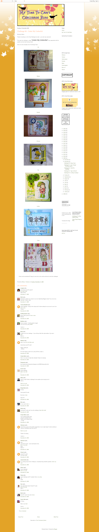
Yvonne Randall (24, 304)
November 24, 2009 (25, 508)
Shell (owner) (64, 59)
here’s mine (23, 307)
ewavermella (23, 459)
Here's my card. (24, 470)
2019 (64, 139)
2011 (64, 154)
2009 (64, 158)
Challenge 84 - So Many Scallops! (71, 172)
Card (26, 503)
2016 (64, 145)
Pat (38, 170)
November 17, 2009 (25, 294)
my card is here (24, 291)
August (66, 178)
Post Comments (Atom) (41, 520)
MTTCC (63, 233)
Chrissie (38, 141)
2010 (64, 156)
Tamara (63, 57)
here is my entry (24, 445)
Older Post (56, 516)
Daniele (38, 112)
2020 (64, 137)
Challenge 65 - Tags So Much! (70, 171)
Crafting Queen (24, 313)
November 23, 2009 (25, 472)
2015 (64, 147)
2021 (64, 136)
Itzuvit (22, 368)
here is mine (33, 315)
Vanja (22, 475)
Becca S (63, 67)
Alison (22, 467)
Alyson (63, 69)
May (66, 184)
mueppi (22, 288)
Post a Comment (22, 511)
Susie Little (23, 499)
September (67, 177)
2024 (64, 130)
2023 (64, 132)
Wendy (38, 76)
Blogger (55, 529)
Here (21, 334)
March (66, 188)
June (66, 182)
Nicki (22, 297)
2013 (64, 150)
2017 (64, 143)
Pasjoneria (23, 362)
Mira (21, 402)
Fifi (38, 47)
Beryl (22, 331)
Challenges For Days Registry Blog (76, 217)
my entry (40, 477)
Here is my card (24, 371)
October (66, 175)
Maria (63, 63)
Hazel (22, 493)
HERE (31, 324)
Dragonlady (23, 387)
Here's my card (24, 383)
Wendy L (64, 54)
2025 (64, 128)
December (67, 159)
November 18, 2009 (25, 311)
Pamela (63, 61)
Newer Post (20, 516)
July (66, 180)
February (66, 189)
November (67, 161)
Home (38, 516)
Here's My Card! (42, 410)
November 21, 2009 (25, 422)
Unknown (23, 425)
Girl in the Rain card (29, 342)
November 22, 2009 (25, 437)
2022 (64, 134)
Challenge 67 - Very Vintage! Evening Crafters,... (70, 165)
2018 (64, 141)
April (66, 186)
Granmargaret (65, 65)
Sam (22, 484)
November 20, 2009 (25, 385)
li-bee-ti (22, 452)
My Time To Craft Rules (67, 32)
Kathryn (22, 340)
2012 (64, 152)
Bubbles (22, 321)
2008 (64, 194)
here (23, 300)
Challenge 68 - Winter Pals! (70, 163)
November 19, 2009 (25, 359)
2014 (64, 149)
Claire (38, 240)
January (66, 191)
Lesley (38, 206)
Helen (22, 377)
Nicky (22, 408)
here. (26, 455)
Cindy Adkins (24, 356)
